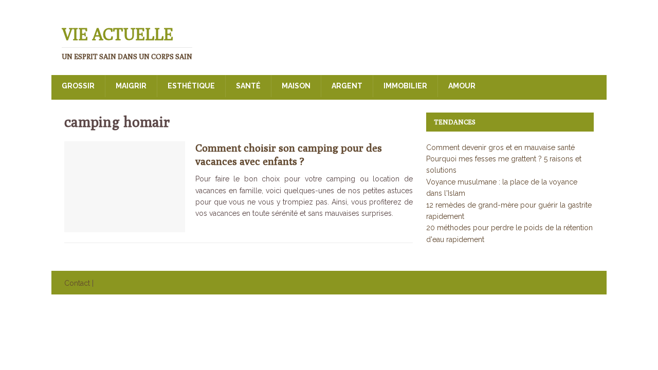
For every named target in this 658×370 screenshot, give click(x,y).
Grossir (78, 86)
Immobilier (405, 86)
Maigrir (131, 86)
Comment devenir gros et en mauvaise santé (500, 147)
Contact (77, 283)
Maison (296, 86)
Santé (248, 86)
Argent (347, 86)
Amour (462, 86)
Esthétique (191, 86)
